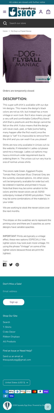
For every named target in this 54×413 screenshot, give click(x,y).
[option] (27, 59)
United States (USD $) (15, 382)
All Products (9, 341)
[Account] (41, 10)
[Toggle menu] (4, 12)
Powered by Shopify (40, 405)
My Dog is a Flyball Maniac (21, 31)
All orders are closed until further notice (27, 2)
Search (6, 322)
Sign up (14, 302)
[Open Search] (4, 23)
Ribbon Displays (11, 336)
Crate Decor (9, 331)
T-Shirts (7, 327)
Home (5, 31)
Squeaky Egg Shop (24, 405)
